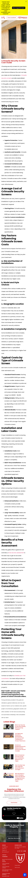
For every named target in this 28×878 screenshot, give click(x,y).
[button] (2, 17)
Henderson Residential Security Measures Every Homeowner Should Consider (20, 748)
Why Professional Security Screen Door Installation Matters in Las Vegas (19, 758)
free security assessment (16, 553)
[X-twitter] (21, 851)
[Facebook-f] (20, 851)
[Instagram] (18, 851)
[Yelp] (23, 851)
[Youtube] (25, 851)
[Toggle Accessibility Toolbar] (25, 875)
